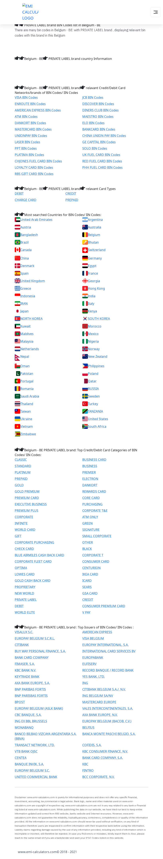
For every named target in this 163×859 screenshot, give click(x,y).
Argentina (95, 219)
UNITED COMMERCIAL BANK (36, 777)
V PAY (86, 612)
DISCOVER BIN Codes (98, 104)
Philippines (96, 366)
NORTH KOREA (31, 318)
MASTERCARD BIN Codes (33, 129)
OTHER (87, 542)
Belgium (94, 235)
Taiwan (25, 411)
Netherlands (29, 349)
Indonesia (27, 296)
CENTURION (91, 568)
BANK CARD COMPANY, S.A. (102, 758)
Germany (95, 258)
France (93, 273)
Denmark (27, 266)
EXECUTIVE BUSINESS (31, 504)
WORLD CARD (25, 529)
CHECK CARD (24, 549)
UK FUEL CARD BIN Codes (101, 155)
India (91, 296)
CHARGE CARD (25, 200)
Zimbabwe (28, 434)
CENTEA (20, 758)
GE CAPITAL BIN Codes (99, 142)
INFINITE (21, 523)
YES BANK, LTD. (93, 676)
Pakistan (26, 373)
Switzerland (97, 250)
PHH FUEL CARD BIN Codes (102, 167)
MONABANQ (24, 727)
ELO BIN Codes (93, 123)
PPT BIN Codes (26, 148)
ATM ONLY (90, 517)
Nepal (24, 356)
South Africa (97, 426)
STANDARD (23, 466)
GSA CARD (90, 593)
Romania (27, 388)
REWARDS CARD (94, 491)
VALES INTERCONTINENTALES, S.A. (107, 708)
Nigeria (93, 341)
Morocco (94, 326)
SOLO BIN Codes (94, 148)
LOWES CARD (25, 574)
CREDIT (70, 193)
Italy (91, 303)
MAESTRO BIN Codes (98, 116)
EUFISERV (89, 664)
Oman (25, 366)
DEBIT (19, 193)
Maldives (27, 334)
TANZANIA (95, 411)
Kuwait (25, 326)
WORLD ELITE (25, 612)
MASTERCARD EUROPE (99, 702)
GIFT (18, 536)
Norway (94, 349)
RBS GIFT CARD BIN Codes (34, 174)
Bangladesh (29, 235)
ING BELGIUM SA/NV (97, 696)
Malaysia (26, 341)
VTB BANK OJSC (26, 751)
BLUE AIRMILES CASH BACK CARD (39, 555)
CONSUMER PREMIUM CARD (103, 606)
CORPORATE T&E (95, 510)
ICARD (87, 580)
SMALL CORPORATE (97, 536)
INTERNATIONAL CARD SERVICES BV (109, 651)
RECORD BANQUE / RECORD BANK (108, 670)
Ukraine (26, 419)
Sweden (94, 396)
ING (85, 683)
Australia (94, 227)
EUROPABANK (92, 657)
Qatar (92, 381)
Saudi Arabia (29, 396)
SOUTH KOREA (99, 318)
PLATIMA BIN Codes (29, 155)
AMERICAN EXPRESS (97, 632)
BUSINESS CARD (94, 459)
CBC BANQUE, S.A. (28, 715)
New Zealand (97, 356)
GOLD (19, 485)
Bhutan (93, 242)
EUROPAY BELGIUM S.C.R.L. (35, 638)
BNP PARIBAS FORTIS (30, 689)
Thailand (26, 404)
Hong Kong (96, 288)
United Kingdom (32, 281)
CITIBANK (22, 645)
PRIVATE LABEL (26, 599)
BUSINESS (89, 466)
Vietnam (26, 426)
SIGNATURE (91, 529)
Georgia (94, 281)
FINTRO (88, 770)
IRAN (24, 303)
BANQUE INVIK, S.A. (29, 764)
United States (98, 419)
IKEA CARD (90, 574)
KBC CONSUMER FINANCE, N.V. (105, 751)
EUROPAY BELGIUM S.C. (32, 770)
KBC (85, 764)
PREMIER (89, 472)
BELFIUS (88, 727)
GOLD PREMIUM (27, 491)
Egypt (92, 266)
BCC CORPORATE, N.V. (98, 777)
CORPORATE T (92, 555)
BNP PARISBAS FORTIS (31, 696)
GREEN (87, 523)
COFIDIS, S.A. (92, 745)
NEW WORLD (24, 593)
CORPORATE (24, 517)
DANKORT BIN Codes (30, 123)
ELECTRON (90, 479)
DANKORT (89, 485)
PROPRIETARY (25, 587)
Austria (25, 227)
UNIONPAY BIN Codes (31, 135)
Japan (24, 311)
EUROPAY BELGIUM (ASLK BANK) (39, 708)
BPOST (20, 702)
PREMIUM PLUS (26, 510)
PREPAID (71, 200)
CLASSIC (21, 459)
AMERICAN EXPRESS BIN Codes (38, 110)
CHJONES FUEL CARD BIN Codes (38, 161)
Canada (26, 250)
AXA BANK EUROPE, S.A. (32, 683)
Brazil (24, 242)
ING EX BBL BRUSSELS (31, 721)
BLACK (87, 549)
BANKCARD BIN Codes (98, 129)
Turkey (93, 404)
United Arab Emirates (36, 219)
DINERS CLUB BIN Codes (100, 110)
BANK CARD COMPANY (32, 657)
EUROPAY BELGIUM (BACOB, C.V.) (106, 721)
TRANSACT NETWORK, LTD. (35, 745)
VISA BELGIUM (93, 638)
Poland (93, 373)
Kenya (92, 311)
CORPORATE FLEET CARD (33, 561)
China (24, 258)
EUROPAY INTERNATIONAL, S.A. (105, 645)
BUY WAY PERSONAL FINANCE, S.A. (40, 651)
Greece (25, 288)
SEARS (87, 587)
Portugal (26, 381)
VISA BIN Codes (26, 97)
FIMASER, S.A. (25, 664)
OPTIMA (21, 568)
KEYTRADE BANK (27, 676)
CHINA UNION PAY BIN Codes (104, 135)
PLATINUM (23, 472)
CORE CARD (91, 498)
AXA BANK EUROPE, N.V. (100, 715)
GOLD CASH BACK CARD (32, 580)
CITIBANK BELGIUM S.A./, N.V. (104, 689)
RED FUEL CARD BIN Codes (102, 161)
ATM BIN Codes (26, 116)
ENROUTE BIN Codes (30, 104)
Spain (24, 273)
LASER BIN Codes (27, 142)
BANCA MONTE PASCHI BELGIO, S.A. (109, 734)
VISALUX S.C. (24, 632)
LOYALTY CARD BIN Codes (34, 167)
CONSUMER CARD (95, 561)
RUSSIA (93, 388)
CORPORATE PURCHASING (34, 542)
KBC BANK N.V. (25, 670)
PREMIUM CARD (27, 498)
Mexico (93, 334)
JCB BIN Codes (92, 97)
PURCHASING (92, 504)
